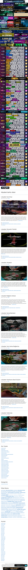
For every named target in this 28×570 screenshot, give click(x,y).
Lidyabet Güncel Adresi (4, 503)
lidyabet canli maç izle (15, 497)
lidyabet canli (9, 497)
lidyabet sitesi (7, 511)
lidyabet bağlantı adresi (5, 307)
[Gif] (14, 78)
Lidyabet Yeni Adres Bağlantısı (10, 346)
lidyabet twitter (22, 512)
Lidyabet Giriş (3, 449)
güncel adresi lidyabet (4, 492)
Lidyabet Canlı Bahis (21, 497)
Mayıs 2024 (3, 540)
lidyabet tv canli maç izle (14, 512)
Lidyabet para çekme (21, 509)
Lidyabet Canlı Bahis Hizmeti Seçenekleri (7, 454)
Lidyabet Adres (22, 492)
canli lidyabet (15, 490)
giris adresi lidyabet (4, 491)
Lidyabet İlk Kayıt (3, 456)
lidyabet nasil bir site (19, 507)
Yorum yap (3, 258)
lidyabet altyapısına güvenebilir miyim (13, 493)
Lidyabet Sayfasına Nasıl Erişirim (10, 379)
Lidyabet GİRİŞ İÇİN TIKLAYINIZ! (14, 28)
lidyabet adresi (3, 493)
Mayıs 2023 (3, 555)
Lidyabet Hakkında (6, 413)
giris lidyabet (13, 491)
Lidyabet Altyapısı (6, 262)
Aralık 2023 (2, 546)
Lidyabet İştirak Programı (4, 466)
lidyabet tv (8, 512)
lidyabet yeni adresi (16, 513)
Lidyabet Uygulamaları (4, 460)
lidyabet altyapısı (4, 290)
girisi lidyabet (9, 491)
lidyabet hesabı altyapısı (17, 290)
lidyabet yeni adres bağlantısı (21, 374)
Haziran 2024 (3, 539)
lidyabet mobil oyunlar (3, 507)
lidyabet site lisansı (18, 257)
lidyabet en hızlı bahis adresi (12, 374)
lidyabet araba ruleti (19, 493)
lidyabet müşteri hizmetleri (11, 507)
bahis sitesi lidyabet (9, 490)
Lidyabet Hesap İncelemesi (5, 471)
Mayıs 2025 (2, 528)
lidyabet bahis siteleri (3, 496)
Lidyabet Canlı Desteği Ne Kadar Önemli (7, 461)
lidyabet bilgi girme (20, 496)
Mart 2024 (2, 543)
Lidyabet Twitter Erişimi (4, 469)
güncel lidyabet (11, 492)
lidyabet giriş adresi (18, 501)
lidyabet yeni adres (9, 513)
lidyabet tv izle (18, 512)
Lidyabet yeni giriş (4, 514)
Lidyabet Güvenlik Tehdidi (8, 229)
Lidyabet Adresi (3, 448)
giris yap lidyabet (19, 491)
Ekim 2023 (2, 549)
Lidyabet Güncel (10, 407)
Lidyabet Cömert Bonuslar (5, 475)
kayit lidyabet (16, 492)
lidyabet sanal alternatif (22, 510)
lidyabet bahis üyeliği (16, 496)
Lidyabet (2, 459)
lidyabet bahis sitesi (5, 257)
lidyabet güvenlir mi (22, 503)
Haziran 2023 (3, 554)
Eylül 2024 (2, 535)
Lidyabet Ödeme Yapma (4, 450)
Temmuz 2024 (3, 538)
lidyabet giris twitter (4, 501)
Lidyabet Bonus (18, 307)
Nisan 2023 (2, 556)
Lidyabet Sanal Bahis (4, 455)
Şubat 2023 (3, 559)
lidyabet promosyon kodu (16, 510)
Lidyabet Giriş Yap (4, 502)
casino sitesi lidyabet (21, 490)
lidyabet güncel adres (22, 502)
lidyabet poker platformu (3, 510)
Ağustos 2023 (3, 551)
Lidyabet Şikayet (4, 517)
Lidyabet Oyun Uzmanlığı (4, 470)
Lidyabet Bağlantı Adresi (8, 296)
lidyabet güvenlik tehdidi (11, 257)
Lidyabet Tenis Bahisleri (4, 476)
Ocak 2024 (2, 545)
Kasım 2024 (3, 533)
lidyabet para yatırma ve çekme (12, 509)
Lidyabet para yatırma (4, 509)
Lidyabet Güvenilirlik (4, 474)
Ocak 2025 (2, 530)
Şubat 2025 (3, 529)
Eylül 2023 (2, 550)
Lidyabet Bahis (4, 495)
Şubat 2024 (3, 544)
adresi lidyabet (3, 490)
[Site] (14, 48)
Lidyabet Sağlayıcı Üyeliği (5, 465)
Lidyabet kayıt (18, 504)
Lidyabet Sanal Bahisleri (8, 313)
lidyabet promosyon (9, 510)
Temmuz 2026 (3, 523)
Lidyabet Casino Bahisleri (5, 464)
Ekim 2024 (2, 534)
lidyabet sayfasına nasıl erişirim (18, 407)
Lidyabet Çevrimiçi (6, 197)
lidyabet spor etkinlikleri (4, 512)
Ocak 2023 (2, 560)
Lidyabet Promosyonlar (5, 222)
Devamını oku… (20, 220)
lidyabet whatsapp (3, 513)
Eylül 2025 (2, 525)
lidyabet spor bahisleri (19, 511)
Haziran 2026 (3, 524)
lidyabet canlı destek (5, 498)
